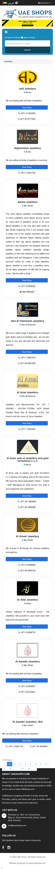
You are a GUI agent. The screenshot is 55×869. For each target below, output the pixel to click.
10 (10, 768)
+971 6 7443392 (27, 113)
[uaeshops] (27, 13)
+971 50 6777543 (27, 118)
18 (29, 768)
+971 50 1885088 (27, 501)
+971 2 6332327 (27, 686)
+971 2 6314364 (27, 691)
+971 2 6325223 (27, 286)
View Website (27, 291)
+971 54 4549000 (39, 746)
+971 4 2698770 (27, 632)
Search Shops (29, 37)
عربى (11, 3)
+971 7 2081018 (27, 357)
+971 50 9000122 (27, 570)
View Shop (27, 107)
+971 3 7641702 (27, 172)
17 (22, 768)
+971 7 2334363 (27, 428)
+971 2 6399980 (27, 564)
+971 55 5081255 (27, 363)
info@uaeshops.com (17, 825)
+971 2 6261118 (15, 746)
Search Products (14, 37)
